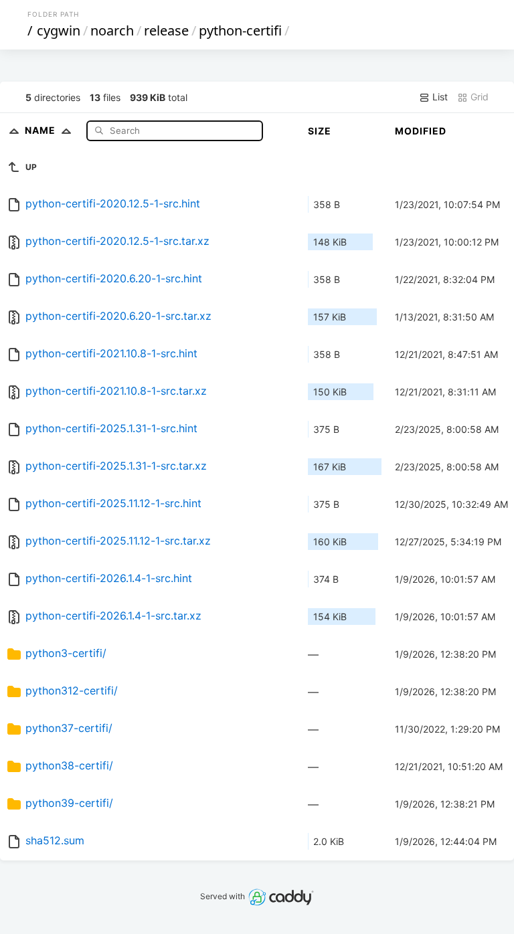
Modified (420, 130)
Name (41, 130)
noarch (112, 30)
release (166, 30)
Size (319, 130)
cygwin (58, 30)
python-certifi (240, 30)
